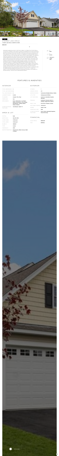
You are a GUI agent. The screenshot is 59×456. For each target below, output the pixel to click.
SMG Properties (11, 3)
